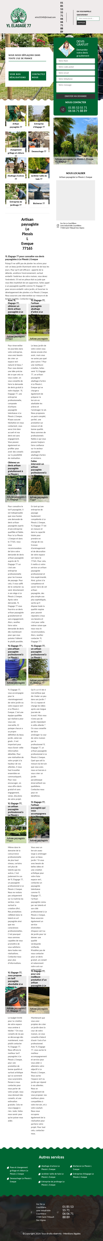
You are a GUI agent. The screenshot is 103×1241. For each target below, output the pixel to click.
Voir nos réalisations (18, 76)
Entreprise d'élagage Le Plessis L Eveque (83, 1175)
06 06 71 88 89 (61, 25)
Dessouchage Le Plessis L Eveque (21, 1180)
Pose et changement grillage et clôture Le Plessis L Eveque (19, 1170)
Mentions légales (71, 1234)
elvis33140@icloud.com (45, 17)
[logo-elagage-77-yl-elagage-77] (17, 17)
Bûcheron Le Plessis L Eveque (82, 1168)
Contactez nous (38, 76)
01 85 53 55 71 (61, 9)
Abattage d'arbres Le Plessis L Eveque (50, 1168)
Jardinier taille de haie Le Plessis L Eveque (52, 1175)
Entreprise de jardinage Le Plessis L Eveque (53, 1183)
